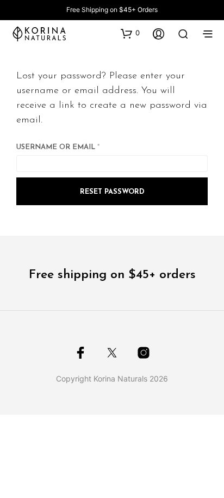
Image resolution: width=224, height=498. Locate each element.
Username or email (76, 147)
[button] (130, 33)
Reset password (112, 191)
